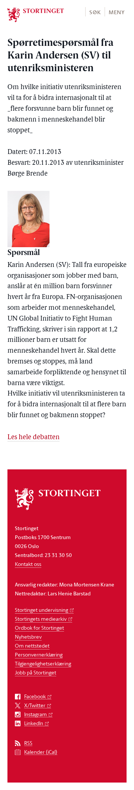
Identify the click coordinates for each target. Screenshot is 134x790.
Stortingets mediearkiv (41, 618)
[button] (94, 11)
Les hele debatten (33, 437)
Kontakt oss (28, 563)
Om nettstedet (32, 645)
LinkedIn (33, 723)
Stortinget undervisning (41, 609)
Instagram (35, 714)
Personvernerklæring (39, 654)
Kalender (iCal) (40, 752)
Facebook (35, 696)
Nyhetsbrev (28, 636)
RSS (28, 743)
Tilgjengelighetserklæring (43, 663)
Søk (94, 12)
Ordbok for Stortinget (39, 627)
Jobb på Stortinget (35, 672)
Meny (117, 12)
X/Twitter (34, 705)
